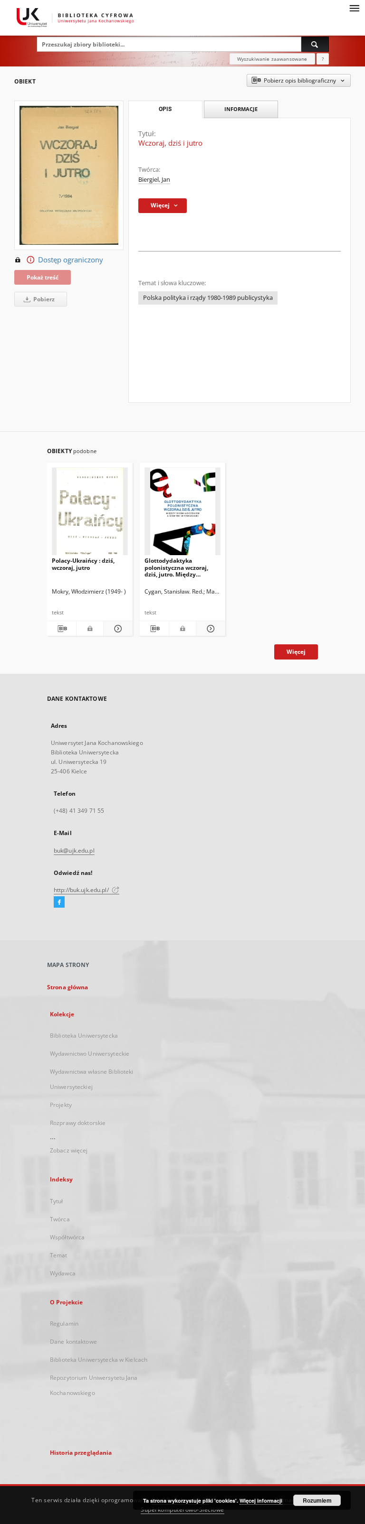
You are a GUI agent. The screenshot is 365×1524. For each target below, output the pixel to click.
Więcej (296, 652)
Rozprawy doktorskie (78, 1123)
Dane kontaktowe (73, 1342)
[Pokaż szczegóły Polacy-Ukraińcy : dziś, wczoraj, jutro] (116, 629)
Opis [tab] (165, 109)
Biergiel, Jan (154, 180)
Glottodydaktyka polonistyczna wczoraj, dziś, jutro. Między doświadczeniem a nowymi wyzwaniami (176, 567)
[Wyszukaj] (315, 44)
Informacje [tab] (241, 108)
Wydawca (63, 1273)
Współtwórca (67, 1237)
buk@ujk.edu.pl (74, 850)
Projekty (61, 1105)
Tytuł (56, 1201)
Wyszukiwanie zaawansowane (272, 59)
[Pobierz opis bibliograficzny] (61, 629)
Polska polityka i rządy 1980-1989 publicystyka (208, 298)
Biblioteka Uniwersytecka (84, 1035)
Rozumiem (317, 1500)
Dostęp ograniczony (70, 260)
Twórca (60, 1219)
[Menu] (354, 7)
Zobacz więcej (69, 1150)
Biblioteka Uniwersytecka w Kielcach (98, 1360)
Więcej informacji (261, 1500)
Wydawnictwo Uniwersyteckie (89, 1054)
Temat (58, 1255)
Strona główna (67, 987)
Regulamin (64, 1324)
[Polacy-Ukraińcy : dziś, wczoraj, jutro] (89, 514)
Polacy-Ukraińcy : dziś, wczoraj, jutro (83, 564)
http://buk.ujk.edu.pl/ (82, 890)
